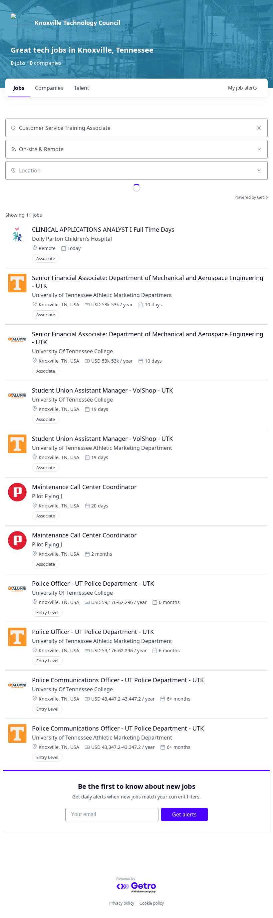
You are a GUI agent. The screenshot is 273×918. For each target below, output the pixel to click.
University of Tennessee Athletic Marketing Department (102, 295)
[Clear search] (259, 128)
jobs (18, 88)
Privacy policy (121, 903)
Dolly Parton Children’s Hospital (72, 238)
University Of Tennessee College (72, 351)
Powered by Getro (251, 197)
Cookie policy (151, 903)
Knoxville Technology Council (77, 23)
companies (49, 88)
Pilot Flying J (47, 496)
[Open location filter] (259, 170)
